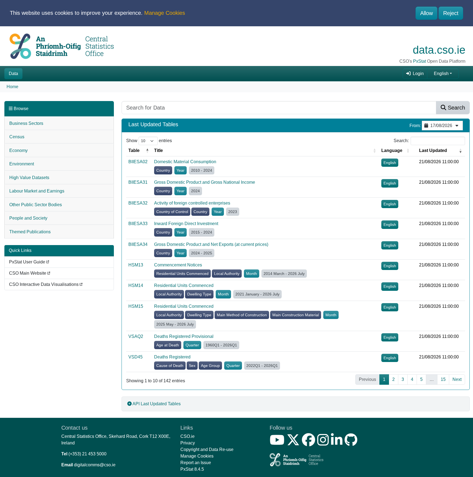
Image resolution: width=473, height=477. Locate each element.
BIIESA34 (138, 244)
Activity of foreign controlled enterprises (192, 203)
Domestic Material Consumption (185, 161)
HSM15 (135, 306)
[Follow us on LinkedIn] (338, 443)
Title (158, 150)
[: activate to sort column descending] (415, 150)
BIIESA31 (138, 182)
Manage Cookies (164, 13)
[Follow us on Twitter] (294, 443)
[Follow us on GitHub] (352, 443)
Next (457, 379)
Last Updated (433, 150)
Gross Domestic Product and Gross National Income (204, 182)
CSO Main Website (28, 273)
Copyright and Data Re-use (206, 449)
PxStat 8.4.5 (192, 469)
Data (13, 73)
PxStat (419, 61)
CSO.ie (187, 436)
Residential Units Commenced (184, 285)
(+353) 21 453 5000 (87, 454)
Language (391, 150)
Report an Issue (195, 462)
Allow (426, 13)
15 (443, 379)
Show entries (149, 140)
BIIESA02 (138, 161)
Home (12, 86)
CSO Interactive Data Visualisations (44, 284)
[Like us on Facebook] (309, 443)
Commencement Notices (178, 265)
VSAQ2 (135, 336)
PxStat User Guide (27, 262)
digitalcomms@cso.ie (95, 464)
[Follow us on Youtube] (278, 443)
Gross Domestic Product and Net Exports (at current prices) (211, 244)
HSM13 (135, 265)
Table (134, 150)
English (441, 73)
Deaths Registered (172, 357)
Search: (401, 140)
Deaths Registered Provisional (184, 336)
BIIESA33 (138, 223)
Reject (450, 13)
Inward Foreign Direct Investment (186, 223)
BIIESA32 (138, 203)
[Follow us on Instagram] (324, 443)
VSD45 (135, 357)
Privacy (187, 443)
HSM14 (135, 285)
